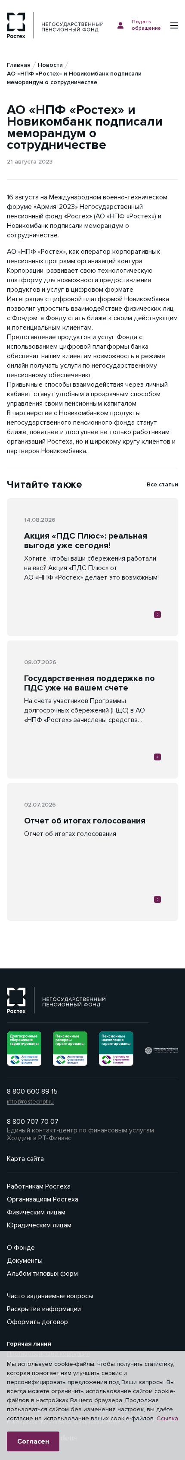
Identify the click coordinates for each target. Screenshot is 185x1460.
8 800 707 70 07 (33, 1121)
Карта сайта (25, 1158)
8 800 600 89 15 (32, 1091)
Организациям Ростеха (42, 1199)
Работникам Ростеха (39, 1186)
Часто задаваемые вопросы (50, 1296)
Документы (25, 1260)
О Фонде (21, 1247)
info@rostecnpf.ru (30, 1101)
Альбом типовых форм (42, 1273)
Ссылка (167, 1418)
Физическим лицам (36, 1212)
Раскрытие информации (44, 1309)
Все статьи (162, 484)
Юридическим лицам (39, 1225)
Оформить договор (37, 1322)
